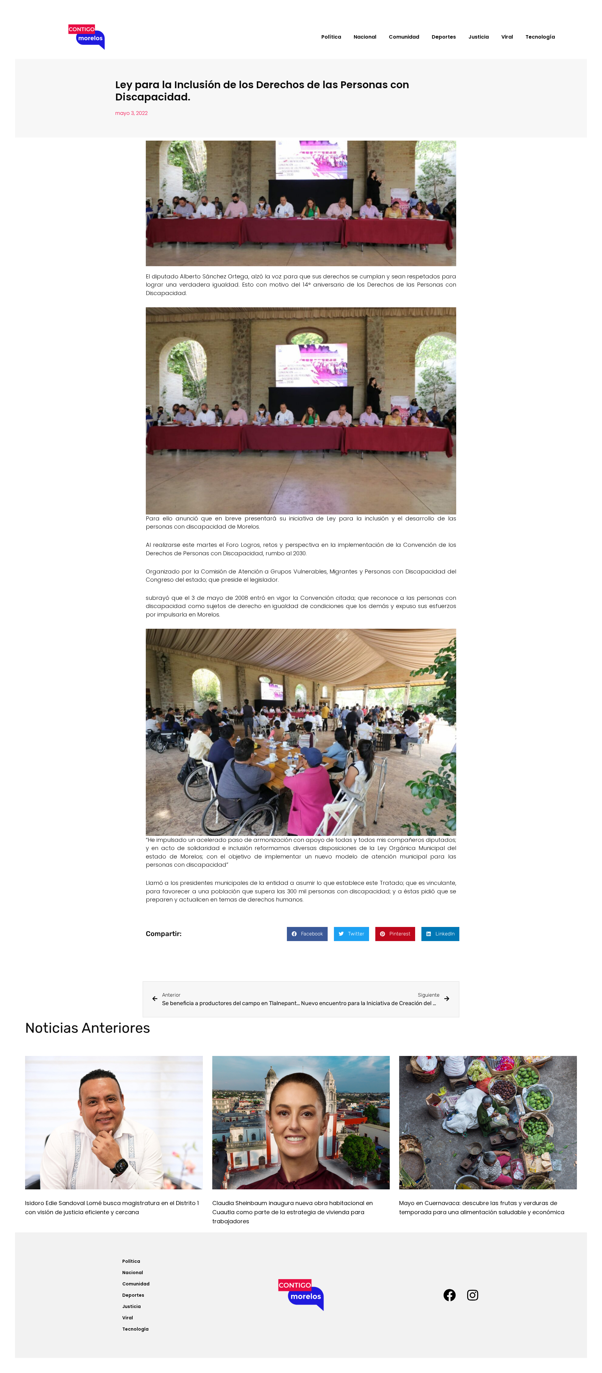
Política (331, 36)
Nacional (365, 36)
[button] (307, 934)
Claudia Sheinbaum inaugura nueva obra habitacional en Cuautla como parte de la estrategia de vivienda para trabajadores (292, 1212)
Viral (507, 36)
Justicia (478, 36)
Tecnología (540, 36)
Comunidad (404, 36)
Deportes (444, 36)
